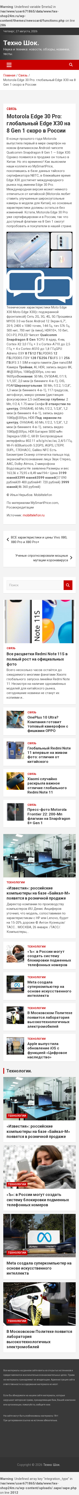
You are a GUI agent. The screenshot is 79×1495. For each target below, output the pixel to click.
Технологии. (19, 1070)
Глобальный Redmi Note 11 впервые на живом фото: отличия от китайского (49, 755)
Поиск (68, 585)
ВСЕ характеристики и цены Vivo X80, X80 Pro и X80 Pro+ (39, 539)
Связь (12, 109)
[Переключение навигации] (9, 65)
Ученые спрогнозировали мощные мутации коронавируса (41, 558)
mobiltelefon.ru (34, 515)
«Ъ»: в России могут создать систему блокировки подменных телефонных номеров (49, 958)
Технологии (16, 882)
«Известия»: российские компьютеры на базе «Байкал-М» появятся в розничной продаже (38, 893)
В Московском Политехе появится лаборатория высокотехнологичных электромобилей (49, 1019)
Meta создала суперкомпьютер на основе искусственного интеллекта (49, 989)
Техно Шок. (21, 43)
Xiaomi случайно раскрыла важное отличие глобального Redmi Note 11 (47, 785)
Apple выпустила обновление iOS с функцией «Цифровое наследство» (47, 1050)
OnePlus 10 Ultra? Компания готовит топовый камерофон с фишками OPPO (47, 724)
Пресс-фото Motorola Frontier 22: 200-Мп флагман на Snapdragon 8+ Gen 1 (48, 816)
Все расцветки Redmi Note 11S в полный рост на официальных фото (37, 659)
